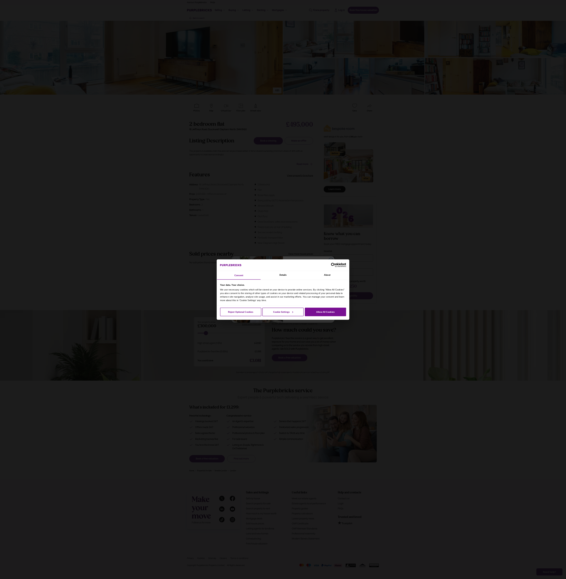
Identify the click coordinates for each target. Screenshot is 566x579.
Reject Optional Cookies (240, 312)
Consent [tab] (238, 275)
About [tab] (327, 274)
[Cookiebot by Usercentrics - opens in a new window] (333, 265)
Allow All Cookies (325, 312)
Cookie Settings (281, 312)
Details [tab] (283, 274)
